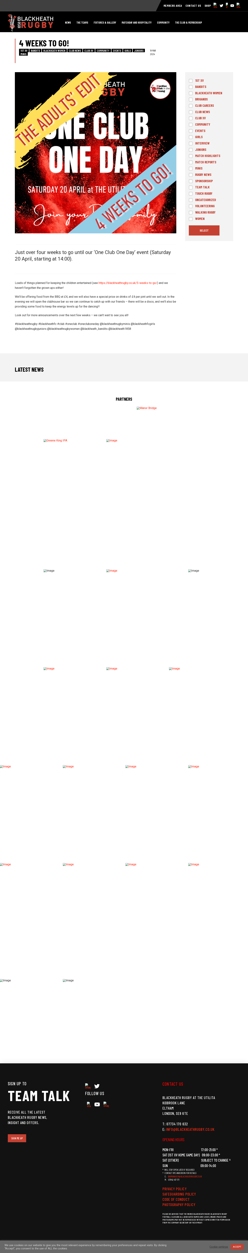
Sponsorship (204, 181)
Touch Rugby (203, 193)
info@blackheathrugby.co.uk (190, 1129)
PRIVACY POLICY (174, 1188)
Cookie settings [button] (219, 1246)
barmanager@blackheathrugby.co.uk (185, 1176)
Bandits (35, 50)
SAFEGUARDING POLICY (179, 1194)
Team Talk (202, 187)
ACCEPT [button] (237, 1246)
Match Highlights (207, 156)
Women (200, 218)
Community (103, 50)
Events (117, 50)
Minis (23, 54)
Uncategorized (205, 200)
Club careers (204, 105)
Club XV (88, 50)
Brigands (201, 99)
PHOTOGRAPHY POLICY (179, 1204)
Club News (75, 50)
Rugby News (203, 174)
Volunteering (205, 206)
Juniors (138, 50)
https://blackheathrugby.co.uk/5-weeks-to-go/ (128, 283)
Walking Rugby (205, 212)
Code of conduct (176, 1199)
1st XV (24, 50)
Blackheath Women (54, 50)
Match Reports (205, 162)
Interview (202, 143)
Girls (128, 50)
